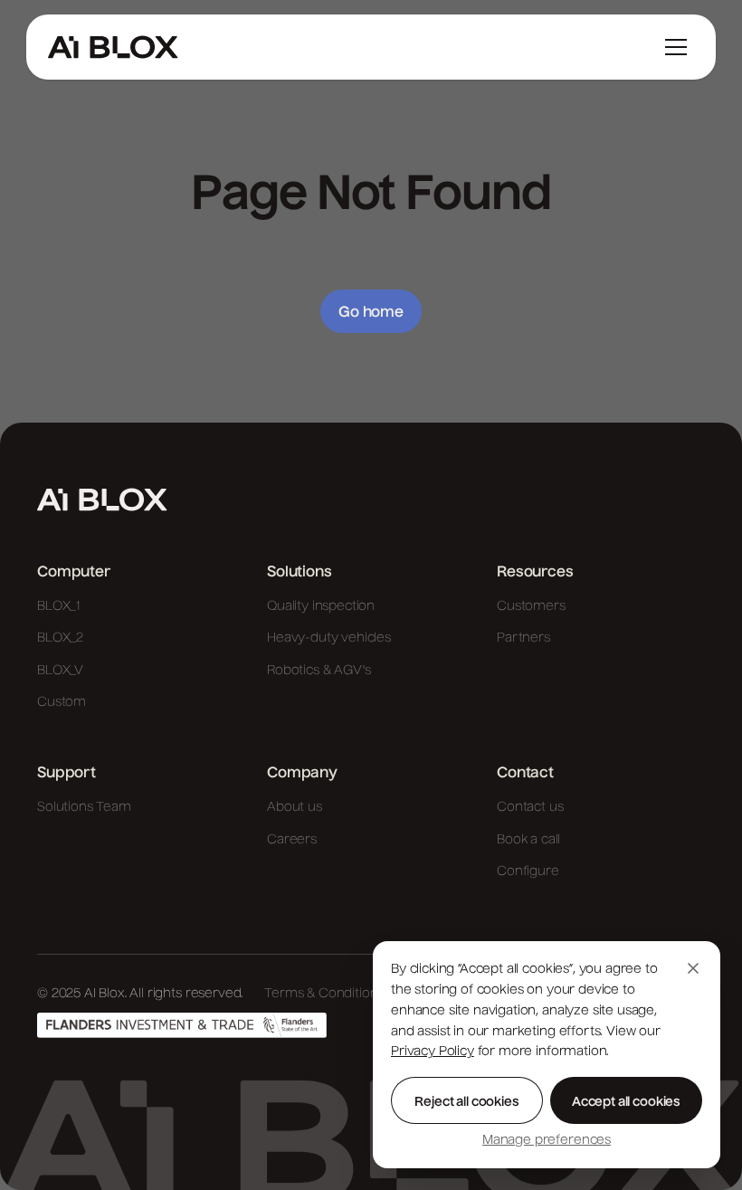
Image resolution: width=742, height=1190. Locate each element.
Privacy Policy (432, 1051)
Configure (528, 871)
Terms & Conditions (324, 993)
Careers (292, 839)
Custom (61, 702)
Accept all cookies (626, 1102)
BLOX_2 (60, 638)
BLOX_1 (58, 606)
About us (294, 807)
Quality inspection (321, 606)
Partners (523, 638)
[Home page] (102, 499)
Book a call (528, 839)
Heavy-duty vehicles (329, 638)
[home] (113, 47)
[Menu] (676, 47)
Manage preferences (546, 1140)
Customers (531, 606)
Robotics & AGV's (318, 670)
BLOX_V (60, 670)
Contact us (530, 807)
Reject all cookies (466, 1102)
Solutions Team (84, 807)
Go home (371, 313)
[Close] (693, 968)
